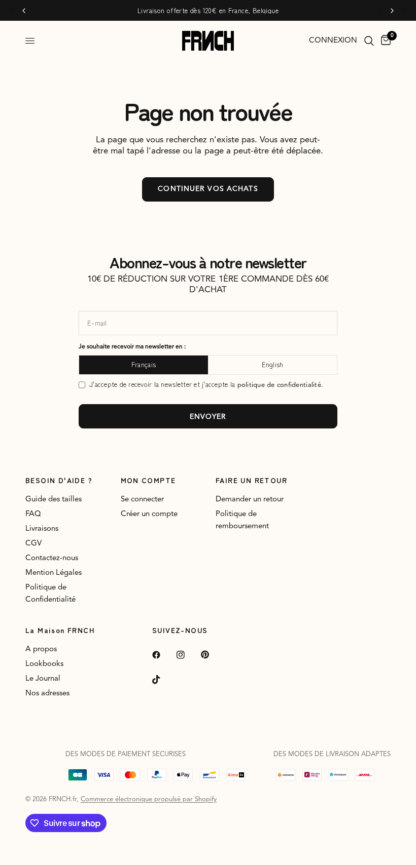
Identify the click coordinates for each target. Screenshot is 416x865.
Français (143, 364)
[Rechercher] (369, 41)
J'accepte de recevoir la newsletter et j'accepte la (206, 384)
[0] (384, 41)
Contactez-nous (51, 558)
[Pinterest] (212, 655)
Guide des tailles (53, 499)
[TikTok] (163, 680)
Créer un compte (149, 514)
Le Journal (42, 679)
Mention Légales (53, 573)
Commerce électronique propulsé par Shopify (149, 799)
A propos (41, 649)
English (273, 364)
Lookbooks (44, 664)
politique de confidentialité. (280, 385)
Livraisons (41, 529)
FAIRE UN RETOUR (251, 480)
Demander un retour (250, 499)
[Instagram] (188, 655)
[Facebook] (163, 655)
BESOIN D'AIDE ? (58, 480)
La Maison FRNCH (60, 630)
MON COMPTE (148, 480)
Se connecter (142, 499)
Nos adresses (47, 693)
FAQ (33, 514)
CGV (33, 543)
